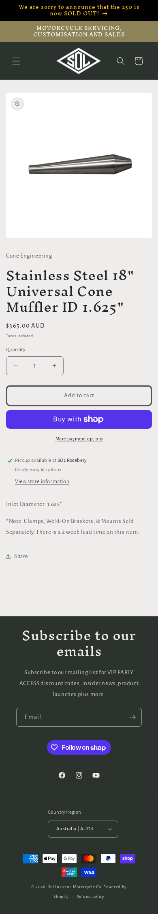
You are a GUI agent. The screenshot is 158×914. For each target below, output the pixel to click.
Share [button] (21, 556)
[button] (16, 61)
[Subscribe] (132, 717)
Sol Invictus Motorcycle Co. (75, 886)
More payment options (79, 438)
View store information (42, 482)
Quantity (16, 349)
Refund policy (91, 896)
